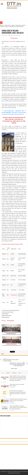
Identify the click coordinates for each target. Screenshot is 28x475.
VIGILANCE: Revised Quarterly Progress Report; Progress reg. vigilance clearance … (18, 400)
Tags (20, 372)
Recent (2, 372)
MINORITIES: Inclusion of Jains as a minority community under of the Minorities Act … (17, 363)
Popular (8, 372)
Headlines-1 (18, 35)
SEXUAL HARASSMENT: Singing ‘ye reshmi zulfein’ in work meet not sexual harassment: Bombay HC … (18, 407)
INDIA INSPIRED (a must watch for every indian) (11, 359)
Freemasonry (19, 25)
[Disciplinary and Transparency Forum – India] (14, 5)
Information (7, 25)
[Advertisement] (14, 14)
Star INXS (18, 473)
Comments (14, 372)
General (13, 25)
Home (2, 25)
